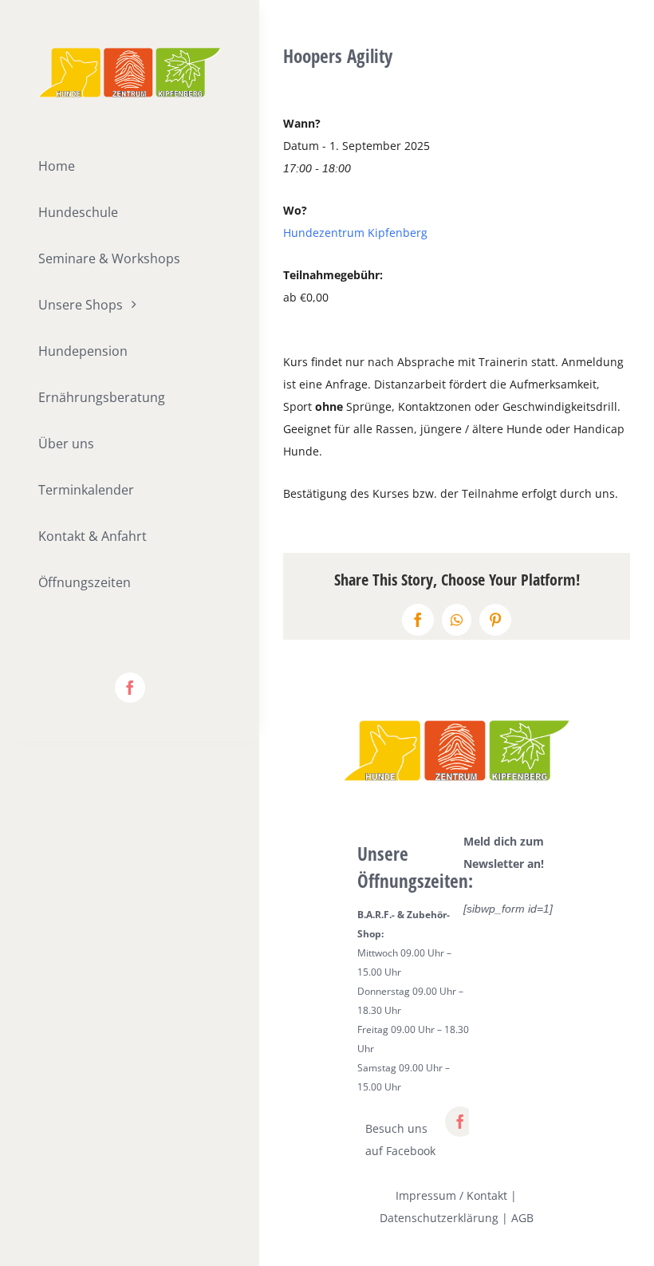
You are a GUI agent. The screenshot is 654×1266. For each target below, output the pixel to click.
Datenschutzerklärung (439, 1217)
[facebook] (130, 687)
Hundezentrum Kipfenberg (355, 232)
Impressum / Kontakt (451, 1195)
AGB (522, 1217)
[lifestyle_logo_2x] (129, 53)
